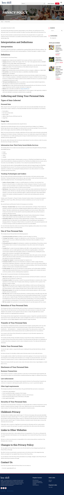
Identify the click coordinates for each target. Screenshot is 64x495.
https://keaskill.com (25, 88)
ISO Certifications (35, 480)
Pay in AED (50, 487)
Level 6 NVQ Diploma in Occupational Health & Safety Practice (59, 48)
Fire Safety (34, 483)
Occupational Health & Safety (38, 482)
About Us (50, 480)
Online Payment (51, 3)
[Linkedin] (5, 488)
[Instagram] (3, 488)
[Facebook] (1, 488)
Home (2, 21)
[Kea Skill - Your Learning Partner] (6, 2)
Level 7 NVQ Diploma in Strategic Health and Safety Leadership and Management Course (59, 71)
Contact (50, 481)
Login (57, 3)
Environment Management (37, 481)
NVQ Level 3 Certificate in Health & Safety (59, 59)
